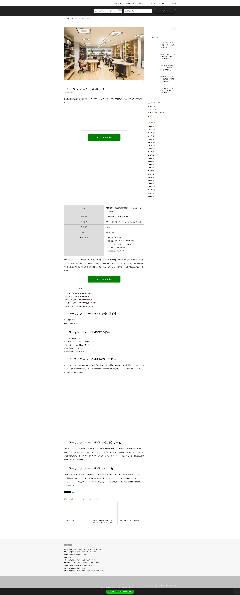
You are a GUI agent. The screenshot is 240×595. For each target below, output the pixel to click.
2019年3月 (151, 180)
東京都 (69, 549)
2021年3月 (151, 152)
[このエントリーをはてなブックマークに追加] (73, 492)
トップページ (117, 3)
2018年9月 (151, 196)
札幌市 (70, 557)
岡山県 (76, 565)
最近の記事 (155, 37)
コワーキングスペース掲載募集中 (119, 591)
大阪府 (69, 552)
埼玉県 (84, 549)
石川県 (73, 562)
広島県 (85, 565)
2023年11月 (151, 145)
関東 (65, 549)
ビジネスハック (152, 106)
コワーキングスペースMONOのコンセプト (79, 306)
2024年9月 (151, 133)
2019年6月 (151, 174)
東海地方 (66, 554)
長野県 (92, 562)
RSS (67, 585)
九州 (65, 570)
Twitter (64, 585)
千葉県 (74, 549)
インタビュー (152, 109)
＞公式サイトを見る (104, 137)
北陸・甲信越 (67, 562)
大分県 (88, 570)
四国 (65, 568)
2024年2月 (151, 139)
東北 (65, 560)
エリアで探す (130, 3)
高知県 (83, 568)
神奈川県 (79, 549)
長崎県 (78, 570)
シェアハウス (152, 116)
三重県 (85, 554)
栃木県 (94, 549)
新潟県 (97, 562)
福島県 (88, 560)
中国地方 (66, 565)
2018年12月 (151, 187)
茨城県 (99, 549)
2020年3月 (151, 167)
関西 (65, 552)
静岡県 (76, 554)
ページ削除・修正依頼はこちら (130, 587)
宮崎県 (93, 570)
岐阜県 (81, 554)
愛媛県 (78, 568)
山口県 (81, 565)
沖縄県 (103, 570)
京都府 (74, 552)
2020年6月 (151, 161)
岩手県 (93, 560)
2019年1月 (151, 183)
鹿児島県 (98, 570)
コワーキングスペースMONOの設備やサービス (80, 303)
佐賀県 (74, 570)
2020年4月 (151, 164)
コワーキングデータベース (158, 585)
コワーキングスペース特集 (156, 113)
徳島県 (69, 568)
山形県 (83, 560)
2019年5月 (151, 177)
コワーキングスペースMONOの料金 (77, 296)
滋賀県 (94, 552)
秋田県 (74, 560)
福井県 (88, 562)
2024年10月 (151, 130)
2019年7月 (151, 171)
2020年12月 (151, 158)
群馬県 (89, 549)
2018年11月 (151, 190)
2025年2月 (151, 126)
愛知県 (71, 554)
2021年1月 (151, 155)
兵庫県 (78, 552)
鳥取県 (90, 565)
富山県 (83, 562)
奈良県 (83, 552)
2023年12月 (151, 142)
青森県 (78, 560)
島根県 (71, 565)
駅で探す (142, 3)
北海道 (65, 557)
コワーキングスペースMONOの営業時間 (78, 293)
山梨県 (78, 562)
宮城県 (69, 560)
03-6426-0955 (110, 216)
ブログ (164, 3)
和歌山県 (89, 552)
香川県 (74, 568)
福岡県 (69, 570)
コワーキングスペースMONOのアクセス (78, 300)
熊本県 (83, 570)
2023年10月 (151, 149)
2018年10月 (151, 193)
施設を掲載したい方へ (114, 587)
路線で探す (153, 3)
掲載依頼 (173, 3)
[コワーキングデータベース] (75, 3)
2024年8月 (151, 136)
